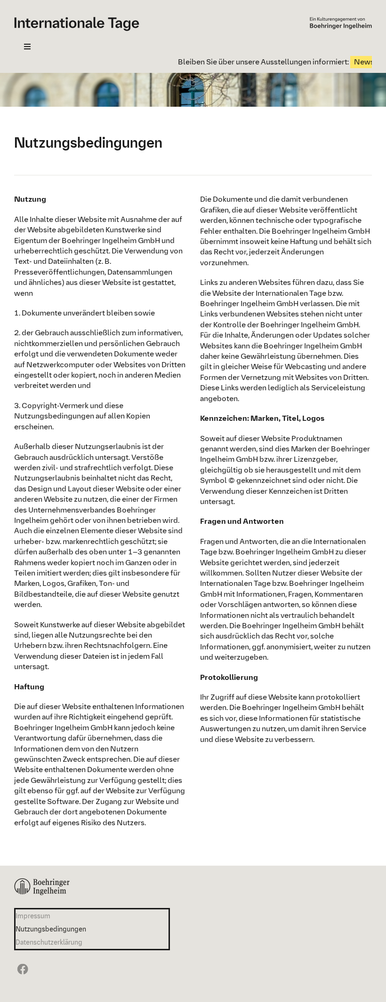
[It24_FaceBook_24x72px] (21, 963)
